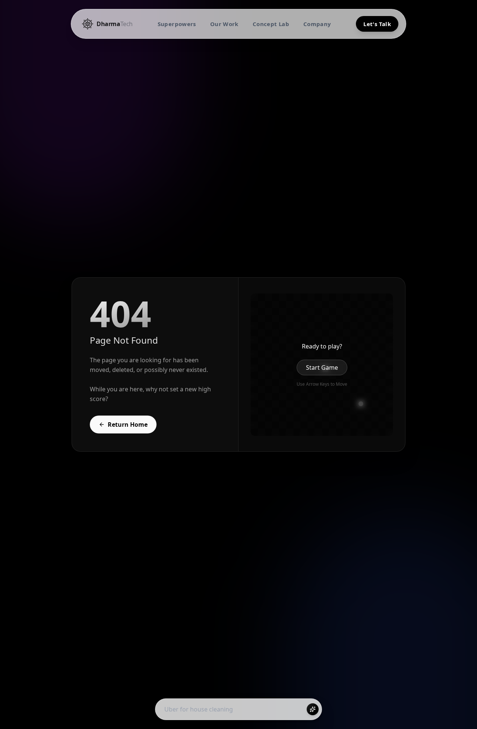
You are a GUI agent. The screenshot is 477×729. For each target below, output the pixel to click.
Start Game (322, 367)
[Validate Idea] (313, 709)
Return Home (128, 424)
